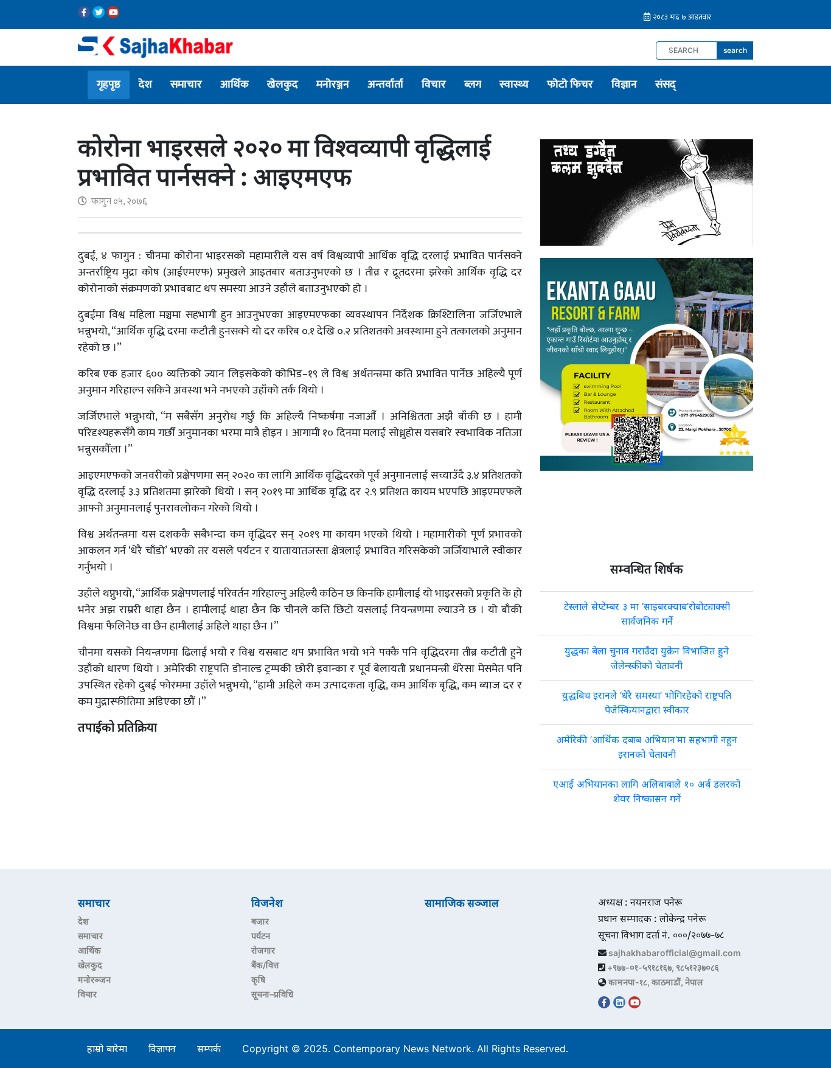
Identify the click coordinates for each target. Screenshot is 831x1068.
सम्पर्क (209, 1048)
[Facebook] (84, 12)
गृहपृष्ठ (108, 84)
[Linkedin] (619, 1002)
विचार (434, 84)
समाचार (186, 84)
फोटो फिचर (570, 84)
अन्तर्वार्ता (385, 84)
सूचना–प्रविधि (272, 994)
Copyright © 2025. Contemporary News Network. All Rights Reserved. (408, 1048)
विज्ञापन (162, 1048)
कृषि (258, 979)
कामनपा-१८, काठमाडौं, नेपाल (655, 982)
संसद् (665, 84)
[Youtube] (113, 12)
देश (145, 84)
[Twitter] (98, 12)
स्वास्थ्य (514, 84)
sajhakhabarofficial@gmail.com (674, 953)
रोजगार (263, 950)
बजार (260, 921)
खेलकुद (282, 84)
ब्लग (472, 84)
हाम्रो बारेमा (107, 1048)
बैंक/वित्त (265, 965)
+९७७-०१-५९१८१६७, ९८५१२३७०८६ (663, 967)
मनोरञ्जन (332, 84)
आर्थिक (234, 84)
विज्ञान (624, 84)
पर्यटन (260, 936)
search (735, 50)
